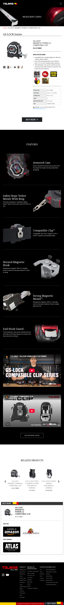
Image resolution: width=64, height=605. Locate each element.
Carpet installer (31, 573)
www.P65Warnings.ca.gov (39, 108)
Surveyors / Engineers (32, 588)
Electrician (29, 582)
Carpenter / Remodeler (33, 571)
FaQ (41, 569)
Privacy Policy (49, 580)
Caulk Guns (22, 572)
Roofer (29, 586)
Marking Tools (23, 569)
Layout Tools (23, 578)
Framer (29, 584)
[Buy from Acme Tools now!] (31, 532)
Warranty (42, 574)
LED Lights (22, 597)
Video (41, 572)
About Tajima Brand (51, 569)
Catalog (48, 574)
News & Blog (49, 576)
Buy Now (31, 119)
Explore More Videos (32, 435)
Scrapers (22, 591)
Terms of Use (49, 578)
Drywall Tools (23, 580)
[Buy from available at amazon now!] (11, 532)
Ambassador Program (51, 572)
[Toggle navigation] (60, 3)
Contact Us (42, 580)
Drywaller (29, 579)
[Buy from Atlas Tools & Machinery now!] (11, 547)
